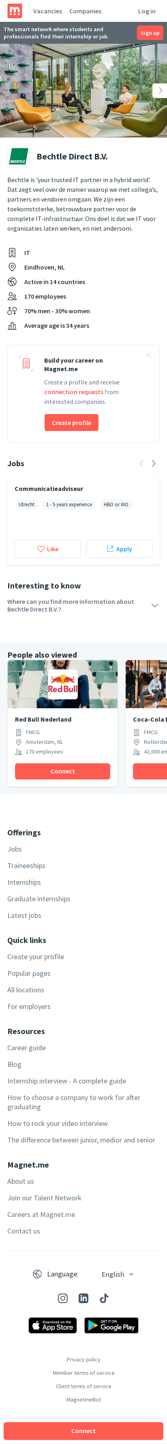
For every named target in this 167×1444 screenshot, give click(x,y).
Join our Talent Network (44, 1197)
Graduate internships (39, 898)
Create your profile (35, 956)
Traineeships (26, 865)
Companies (85, 11)
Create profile (71, 422)
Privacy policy (84, 1359)
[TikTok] (104, 1298)
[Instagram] (63, 1298)
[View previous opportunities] (141, 463)
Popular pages (29, 973)
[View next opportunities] (154, 463)
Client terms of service (83, 1386)
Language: (63, 1273)
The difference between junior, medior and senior (81, 1140)
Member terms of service (84, 1372)
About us (20, 1181)
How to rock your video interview (57, 1123)
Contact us (23, 1231)
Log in (147, 11)
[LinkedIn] (83, 1298)
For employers (29, 1006)
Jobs (14, 849)
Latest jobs (24, 915)
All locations (25, 989)
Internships (24, 882)
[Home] (15, 11)
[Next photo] (150, 91)
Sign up (150, 32)
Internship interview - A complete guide (66, 1080)
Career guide (26, 1047)
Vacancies (47, 11)
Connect (83, 1431)
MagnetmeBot (83, 1399)
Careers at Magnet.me (41, 1214)
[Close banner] (148, 356)
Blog (14, 1064)
